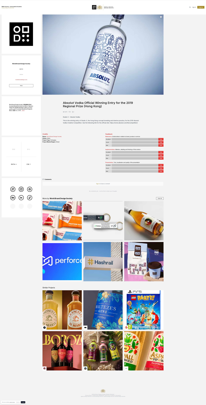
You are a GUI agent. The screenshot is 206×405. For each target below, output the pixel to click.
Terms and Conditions (110, 395)
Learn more (12, 402)
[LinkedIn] (21, 197)
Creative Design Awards (108, 396)
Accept (23, 402)
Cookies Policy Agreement (98, 395)
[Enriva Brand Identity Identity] (103, 220)
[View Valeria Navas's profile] (44, 368)
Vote (161, 139)
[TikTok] (29, 197)
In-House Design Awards (97, 396)
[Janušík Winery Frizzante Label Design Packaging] (144, 220)
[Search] (190, 7)
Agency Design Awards (86, 396)
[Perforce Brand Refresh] (62, 261)
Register (201, 7)
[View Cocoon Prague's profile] (126, 368)
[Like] (161, 17)
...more (23, 110)
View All (160, 198)
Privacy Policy (88, 395)
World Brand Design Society (54, 136)
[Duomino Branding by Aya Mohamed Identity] (144, 261)
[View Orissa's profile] (85, 368)
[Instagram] (21, 189)
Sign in (194, 7)
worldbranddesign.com (21, 79)
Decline (18, 402)
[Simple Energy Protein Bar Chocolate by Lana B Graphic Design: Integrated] (62, 220)
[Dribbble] (29, 189)
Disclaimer (118, 395)
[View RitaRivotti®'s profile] (85, 328)
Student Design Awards (120, 396)
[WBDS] (12, 189)
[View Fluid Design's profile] (126, 328)
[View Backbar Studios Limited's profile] (44, 328)
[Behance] (12, 197)
